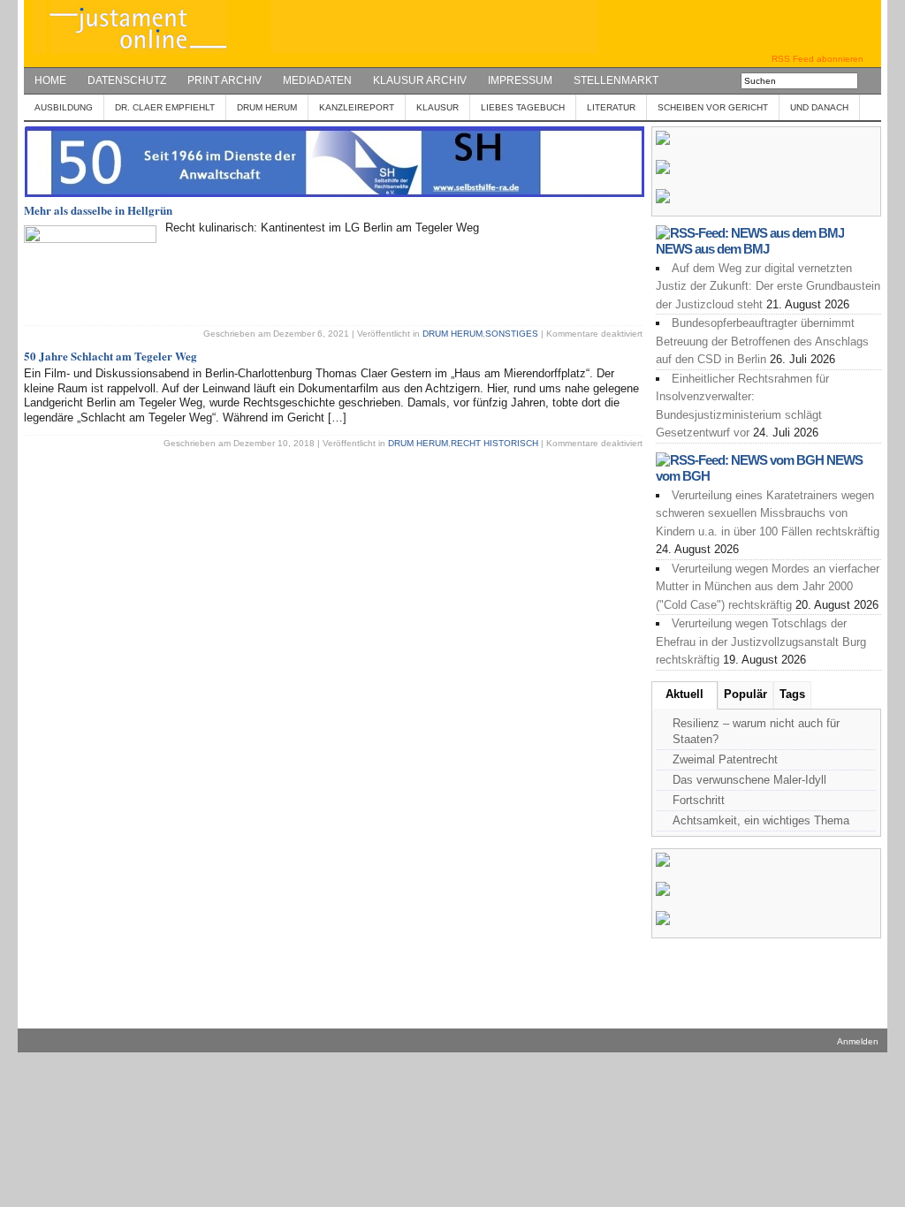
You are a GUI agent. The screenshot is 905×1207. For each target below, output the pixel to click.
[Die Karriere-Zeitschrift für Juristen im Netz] (311, 50)
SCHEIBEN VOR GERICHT (713, 107)
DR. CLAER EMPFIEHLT (165, 107)
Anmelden (857, 1041)
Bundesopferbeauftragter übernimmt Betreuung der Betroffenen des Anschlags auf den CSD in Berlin (762, 341)
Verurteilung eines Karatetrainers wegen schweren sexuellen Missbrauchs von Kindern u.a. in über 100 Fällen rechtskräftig (767, 513)
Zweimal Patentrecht (725, 759)
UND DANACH (819, 107)
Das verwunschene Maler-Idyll (749, 779)
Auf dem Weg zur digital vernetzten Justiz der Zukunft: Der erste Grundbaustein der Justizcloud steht (768, 286)
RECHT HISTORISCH (494, 443)
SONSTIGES (511, 333)
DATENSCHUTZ (126, 80)
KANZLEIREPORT (356, 107)
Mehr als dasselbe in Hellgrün (98, 209)
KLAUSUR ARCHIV (420, 80)
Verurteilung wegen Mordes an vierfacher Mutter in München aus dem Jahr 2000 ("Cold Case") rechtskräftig (767, 586)
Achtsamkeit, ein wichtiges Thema (761, 820)
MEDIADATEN (317, 80)
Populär (745, 694)
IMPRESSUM (520, 80)
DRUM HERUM (267, 107)
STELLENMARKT (616, 80)
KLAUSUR (437, 107)
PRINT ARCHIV (224, 80)
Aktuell (684, 694)
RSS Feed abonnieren (817, 59)
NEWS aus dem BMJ (712, 248)
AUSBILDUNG (63, 107)
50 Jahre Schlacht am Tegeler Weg (110, 355)
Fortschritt (699, 800)
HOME (50, 80)
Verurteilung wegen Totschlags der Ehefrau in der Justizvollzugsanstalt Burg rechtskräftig (761, 641)
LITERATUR (611, 107)
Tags (792, 694)
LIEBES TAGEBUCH (523, 107)
